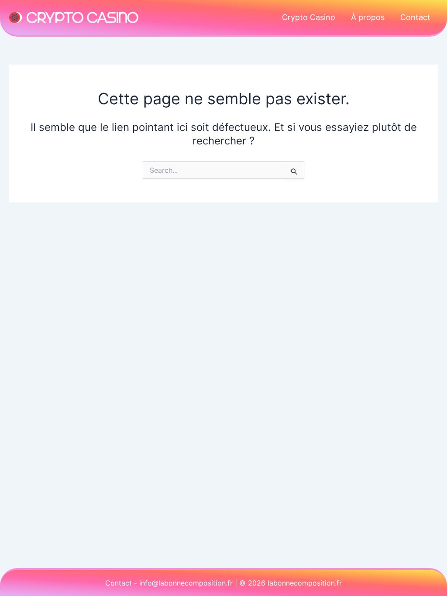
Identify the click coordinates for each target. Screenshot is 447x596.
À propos (368, 17)
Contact (415, 17)
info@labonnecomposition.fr (186, 583)
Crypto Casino (308, 17)
